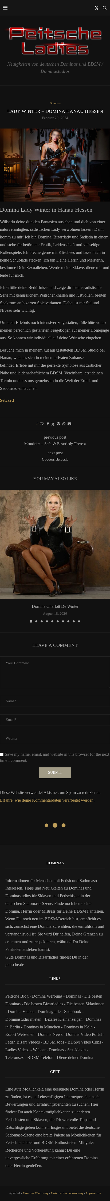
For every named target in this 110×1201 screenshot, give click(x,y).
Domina (91, 1158)
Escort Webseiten (19, 1034)
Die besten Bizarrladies (43, 1004)
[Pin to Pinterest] (58, 424)
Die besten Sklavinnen (85, 1004)
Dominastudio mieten (23, 1019)
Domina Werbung (47, 996)
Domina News (50, 1034)
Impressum (93, 1193)
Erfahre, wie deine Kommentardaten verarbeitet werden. (47, 800)
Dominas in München (41, 1027)
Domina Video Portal (84, 1034)
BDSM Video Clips (84, 1042)
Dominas (73, 996)
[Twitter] (97, 8)
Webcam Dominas (48, 1050)
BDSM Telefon (40, 1057)
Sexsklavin (76, 1050)
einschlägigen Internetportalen (65, 1097)
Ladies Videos (17, 1050)
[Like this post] (42, 424)
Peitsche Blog (17, 996)
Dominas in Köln (78, 1027)
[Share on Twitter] (53, 424)
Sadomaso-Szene (19, 1135)
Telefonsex (14, 1057)
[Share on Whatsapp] (63, 424)
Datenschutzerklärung (67, 1193)
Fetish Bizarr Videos (22, 1042)
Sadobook (72, 1011)
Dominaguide (49, 1011)
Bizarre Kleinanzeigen (63, 1019)
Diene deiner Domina (75, 1057)
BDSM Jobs (53, 1042)
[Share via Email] (69, 424)
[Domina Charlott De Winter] (55, 544)
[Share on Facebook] (48, 424)
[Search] (104, 8)
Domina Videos (21, 1011)
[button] (4, 555)
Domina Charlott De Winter (55, 606)
